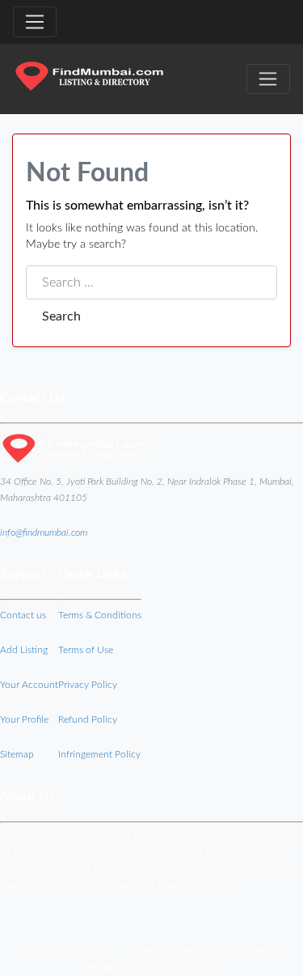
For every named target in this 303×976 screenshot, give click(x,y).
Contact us (23, 615)
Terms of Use (85, 650)
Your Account (29, 685)
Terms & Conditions (99, 615)
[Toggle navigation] (35, 21)
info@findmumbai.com (43, 532)
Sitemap (17, 754)
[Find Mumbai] (89, 78)
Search (61, 316)
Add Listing (24, 650)
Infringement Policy (99, 754)
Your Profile (24, 719)
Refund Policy (87, 719)
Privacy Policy (87, 685)
